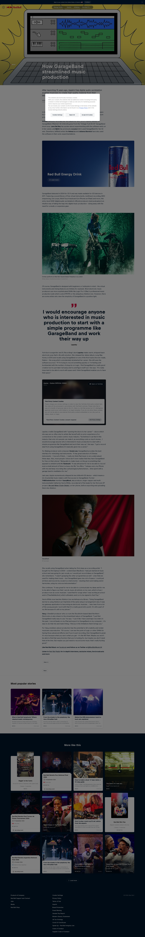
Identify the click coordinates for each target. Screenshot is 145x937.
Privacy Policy (83, 108)
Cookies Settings (57, 115)
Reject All (72, 115)
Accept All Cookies (87, 115)
